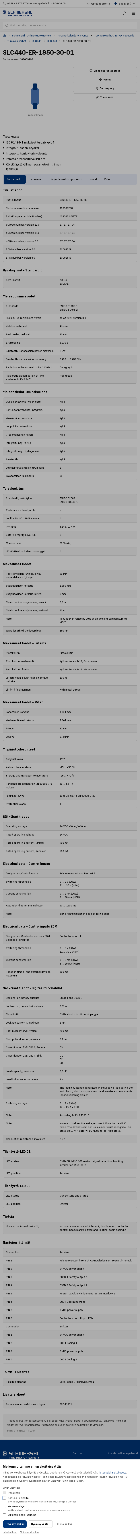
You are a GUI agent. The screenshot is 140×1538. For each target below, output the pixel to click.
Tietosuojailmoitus (29, 1532)
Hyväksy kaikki (15, 1524)
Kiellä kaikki (64, 1524)
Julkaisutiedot (10, 1532)
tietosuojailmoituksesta (112, 1472)
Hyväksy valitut (40, 1524)
